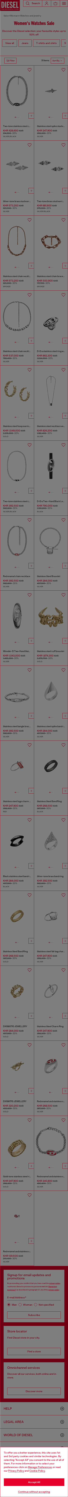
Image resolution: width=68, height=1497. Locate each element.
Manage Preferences (40, 1467)
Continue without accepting (34, 1491)
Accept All (34, 1482)
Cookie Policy (37, 1470)
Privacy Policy (16, 1470)
